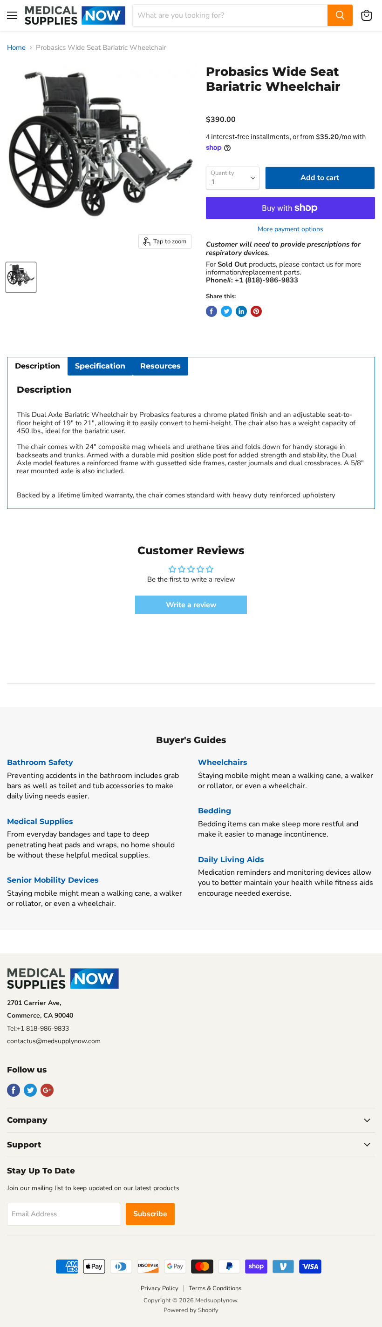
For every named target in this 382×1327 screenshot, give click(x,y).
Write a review (191, 605)
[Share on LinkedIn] (241, 311)
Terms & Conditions (215, 1288)
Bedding (214, 810)
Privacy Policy (159, 1288)
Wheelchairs (222, 762)
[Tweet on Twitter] (226, 311)
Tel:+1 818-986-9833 (38, 1028)
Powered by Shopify (191, 1310)
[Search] (340, 15)
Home (16, 48)
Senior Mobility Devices (53, 880)
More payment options (290, 229)
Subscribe (150, 1214)
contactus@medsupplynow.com (54, 1041)
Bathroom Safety (40, 762)
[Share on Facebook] (211, 311)
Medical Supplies (40, 821)
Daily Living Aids (231, 859)
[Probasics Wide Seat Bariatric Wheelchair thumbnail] (21, 277)
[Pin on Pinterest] (256, 311)
